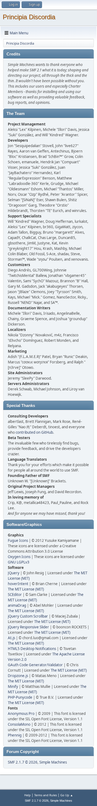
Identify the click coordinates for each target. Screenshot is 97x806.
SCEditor (15, 594)
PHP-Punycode (20, 697)
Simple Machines (53, 762)
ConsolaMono (19, 724)
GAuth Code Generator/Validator (35, 664)
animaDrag (17, 605)
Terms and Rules (45, 795)
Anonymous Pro (21, 713)
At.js (11, 637)
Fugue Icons (18, 540)
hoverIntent (18, 583)
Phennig (15, 735)
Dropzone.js (18, 675)
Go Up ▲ (66, 795)
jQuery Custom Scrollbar (28, 616)
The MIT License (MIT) (26, 589)
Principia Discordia (29, 17)
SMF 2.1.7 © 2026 (22, 762)
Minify (13, 686)
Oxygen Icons (19, 556)
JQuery (13, 572)
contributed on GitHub (34, 432)
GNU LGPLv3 (18, 562)
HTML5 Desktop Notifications (32, 648)
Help (27, 795)
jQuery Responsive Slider (28, 627)
